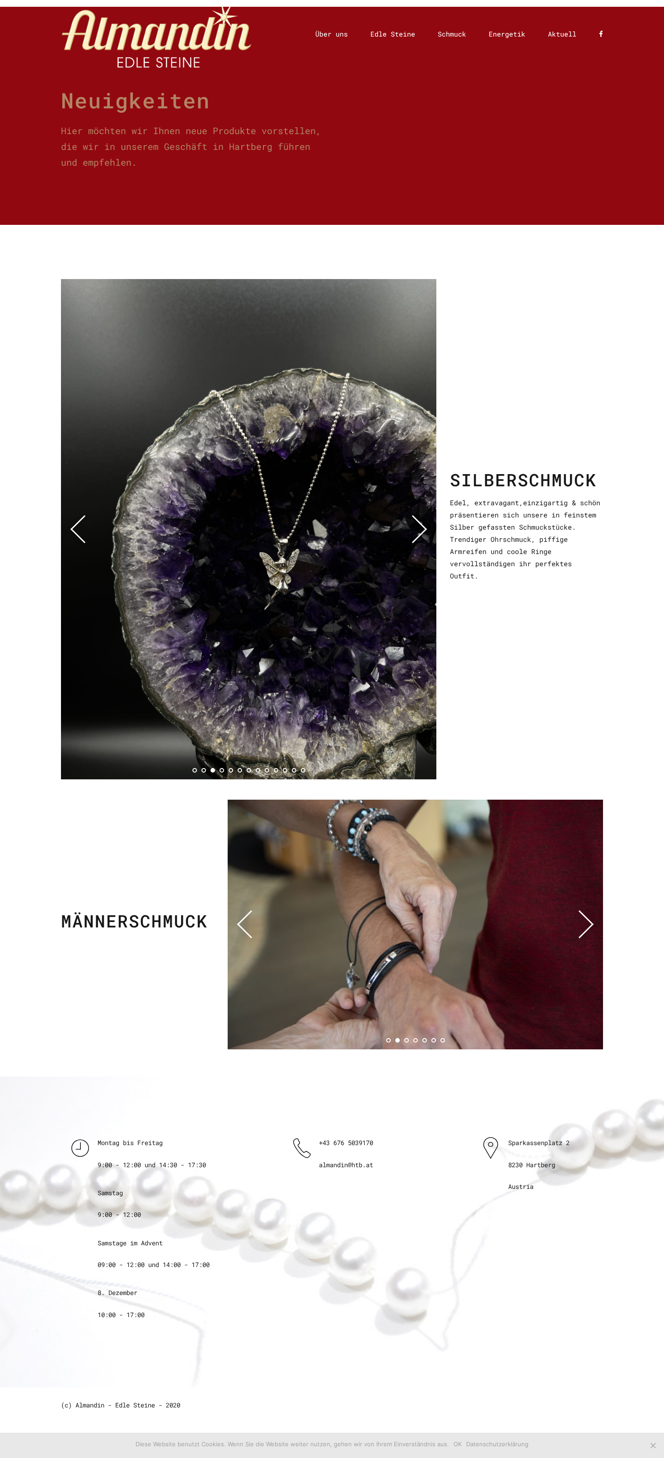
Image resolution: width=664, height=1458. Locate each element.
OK (458, 1444)
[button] (84, 529)
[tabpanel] (248, 529)
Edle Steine (392, 33)
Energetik (507, 33)
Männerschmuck (134, 921)
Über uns (331, 33)
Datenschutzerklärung (497, 1444)
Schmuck (452, 33)
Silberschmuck (523, 480)
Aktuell (562, 33)
